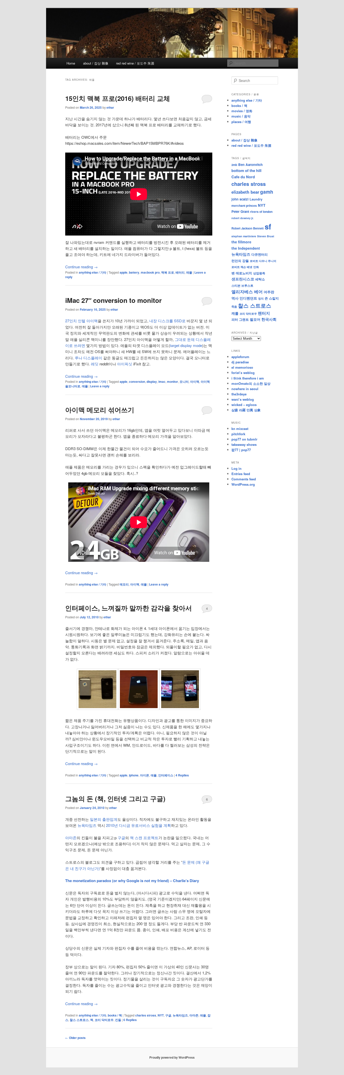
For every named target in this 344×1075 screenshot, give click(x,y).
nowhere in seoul (244, 388)
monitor (172, 381)
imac (161, 381)
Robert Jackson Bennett (247, 228)
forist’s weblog (243, 372)
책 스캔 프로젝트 (144, 837)
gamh (266, 191)
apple (123, 272)
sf (268, 226)
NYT (161, 1015)
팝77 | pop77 (241, 449)
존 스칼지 (272, 298)
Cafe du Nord (243, 177)
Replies (182, 775)
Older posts (75, 1037)
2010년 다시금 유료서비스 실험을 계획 (138, 825)
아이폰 (144, 775)
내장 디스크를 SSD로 (167, 320)
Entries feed (240, 473)
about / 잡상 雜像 (95, 63)
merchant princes (244, 205)
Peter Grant (240, 211)
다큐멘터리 (259, 254)
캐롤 (234, 313)
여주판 (269, 291)
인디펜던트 (248, 298)
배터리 (180, 272)
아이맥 (194, 381)
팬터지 (264, 313)
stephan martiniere (243, 236)
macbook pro (150, 272)
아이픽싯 (124, 363)
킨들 (118, 1020)
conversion (137, 381)
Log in (236, 468)
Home (70, 63)
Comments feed (243, 479)
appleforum (240, 356)
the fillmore (241, 241)
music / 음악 (241, 116)
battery (134, 272)
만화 (256, 267)
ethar (110, 107)
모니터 (184, 381)
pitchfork (238, 433)
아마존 (71, 837)
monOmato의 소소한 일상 (250, 383)
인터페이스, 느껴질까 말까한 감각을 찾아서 (128, 608)
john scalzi (240, 199)
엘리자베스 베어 (247, 291)
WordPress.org (243, 484)
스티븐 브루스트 (242, 285)
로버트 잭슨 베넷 (241, 267)
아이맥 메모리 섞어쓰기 (99, 409)
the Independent (245, 248)
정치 (261, 298)
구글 (121, 837)
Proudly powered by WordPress (172, 1057)
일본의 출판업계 (103, 819)
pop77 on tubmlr (244, 439)
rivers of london (261, 211)
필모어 (255, 319)
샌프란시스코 (242, 279)
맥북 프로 (167, 272)
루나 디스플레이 (88, 357)
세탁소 (260, 279)
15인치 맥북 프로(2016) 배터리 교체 (117, 98)
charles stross (145, 1015)
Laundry (256, 199)
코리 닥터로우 (104, 1020)
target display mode (186, 345)
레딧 (94, 363)
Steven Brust (265, 236)
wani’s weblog (242, 399)
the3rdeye (239, 394)
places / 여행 (241, 121)
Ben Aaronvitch (250, 164)
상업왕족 (259, 273)
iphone (134, 775)
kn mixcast (239, 428)
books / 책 (115, 1015)
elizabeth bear (245, 192)
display (152, 381)
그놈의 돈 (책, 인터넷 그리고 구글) (115, 798)
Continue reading (81, 266)
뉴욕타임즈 (87, 825)
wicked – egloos (244, 404)
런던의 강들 (240, 260)
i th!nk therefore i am (247, 378)
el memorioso (242, 367)
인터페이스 (165, 775)
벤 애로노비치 (241, 273)
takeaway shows (244, 444)
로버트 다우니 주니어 (263, 261)
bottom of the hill (246, 170)
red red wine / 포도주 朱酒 (135, 63)
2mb (234, 165)
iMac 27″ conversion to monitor (113, 300)
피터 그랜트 (240, 319)
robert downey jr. (242, 218)
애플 (189, 272)
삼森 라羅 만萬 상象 (246, 410)
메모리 (124, 584)
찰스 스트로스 (79, 1020)
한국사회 (269, 319)
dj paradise (240, 362)
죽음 (234, 306)
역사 (234, 298)
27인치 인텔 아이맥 (81, 320)
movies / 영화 (241, 110)
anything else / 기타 (92, 272)
